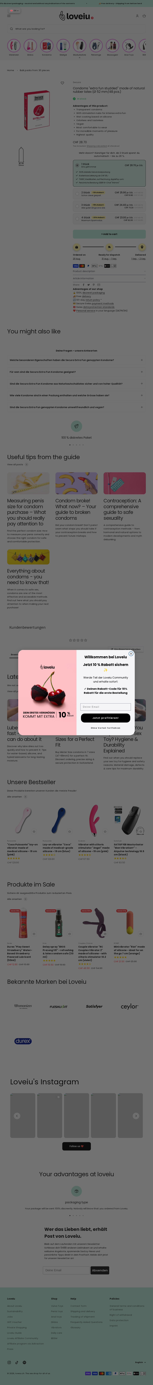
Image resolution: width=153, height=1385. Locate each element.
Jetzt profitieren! (105, 718)
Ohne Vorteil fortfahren (105, 728)
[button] (14, 10)
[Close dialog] (131, 653)
